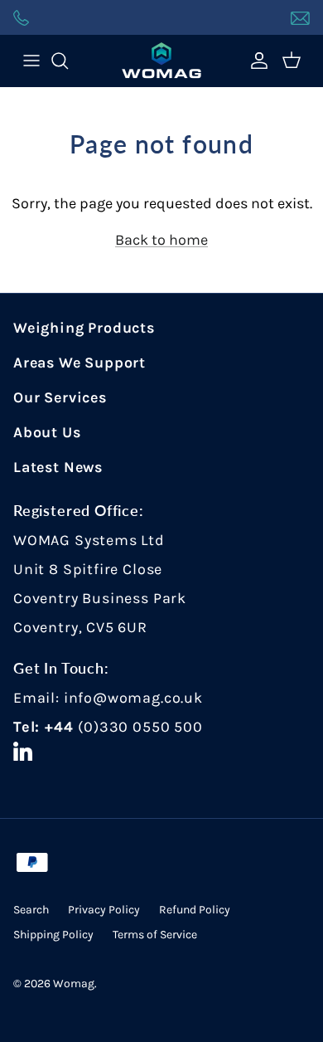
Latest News (58, 467)
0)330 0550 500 (143, 727)
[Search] (68, 60)
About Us (47, 432)
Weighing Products (84, 328)
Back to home (161, 240)
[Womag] (161, 60)
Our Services (60, 397)
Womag (73, 983)
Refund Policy (194, 910)
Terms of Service (155, 935)
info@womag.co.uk (133, 698)
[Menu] (31, 60)
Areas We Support (79, 362)
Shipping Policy (53, 935)
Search (31, 910)
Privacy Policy (104, 910)
